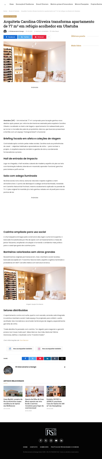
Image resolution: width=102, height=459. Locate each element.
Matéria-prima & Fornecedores (62, 4)
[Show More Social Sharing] (49, 37)
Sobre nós (44, 447)
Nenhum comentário (42, 31)
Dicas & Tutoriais (42, 4)
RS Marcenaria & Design (17, 31)
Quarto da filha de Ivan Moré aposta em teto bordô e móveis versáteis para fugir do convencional (34, 403)
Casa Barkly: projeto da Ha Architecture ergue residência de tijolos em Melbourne (12, 402)
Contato (34, 447)
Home (12, 4)
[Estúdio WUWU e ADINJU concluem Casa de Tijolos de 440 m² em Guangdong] (56, 391)
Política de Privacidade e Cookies (65, 447)
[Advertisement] (34, 103)
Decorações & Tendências (25, 4)
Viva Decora (23, 340)
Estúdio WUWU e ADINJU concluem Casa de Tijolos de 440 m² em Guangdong (55, 402)
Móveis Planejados (82, 4)
